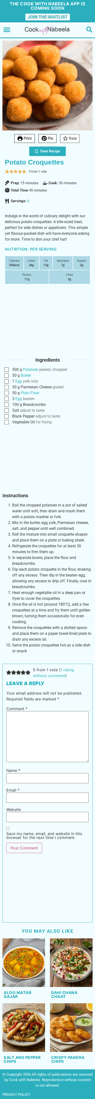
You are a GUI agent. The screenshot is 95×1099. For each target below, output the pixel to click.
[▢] (7, 369)
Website (13, 809)
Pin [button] (50, 138)
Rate (72, 138)
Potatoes (30, 369)
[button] (6, 30)
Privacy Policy (16, 1094)
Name (13, 770)
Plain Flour (30, 393)
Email (12, 790)
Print (27, 138)
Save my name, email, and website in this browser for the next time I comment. (44, 835)
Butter (26, 375)
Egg (18, 381)
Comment (17, 709)
